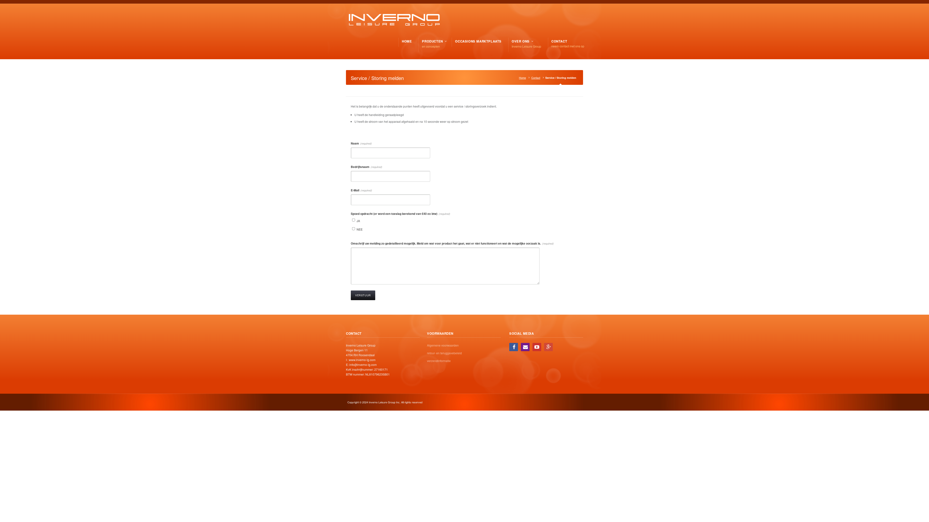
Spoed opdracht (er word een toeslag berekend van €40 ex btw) (400, 213)
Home (522, 78)
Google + (548, 347)
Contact (535, 78)
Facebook (513, 347)
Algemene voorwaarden (443, 345)
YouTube (536, 347)
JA (358, 221)
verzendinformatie (439, 361)
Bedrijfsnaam (366, 167)
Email (525, 347)
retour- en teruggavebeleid (444, 353)
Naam (361, 143)
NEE (360, 229)
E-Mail (361, 190)
